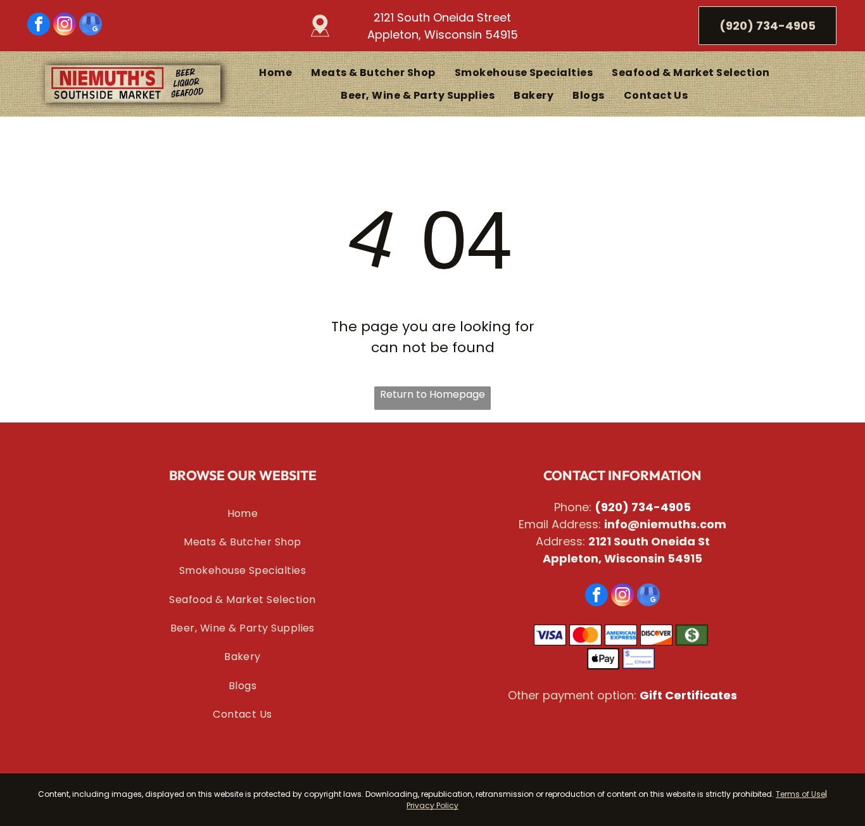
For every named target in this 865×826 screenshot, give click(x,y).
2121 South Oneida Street (442, 17)
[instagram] (64, 26)
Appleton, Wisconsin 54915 (442, 34)
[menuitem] (275, 72)
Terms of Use (800, 794)
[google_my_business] (90, 26)
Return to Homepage (432, 394)
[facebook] (38, 26)
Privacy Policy (432, 805)
